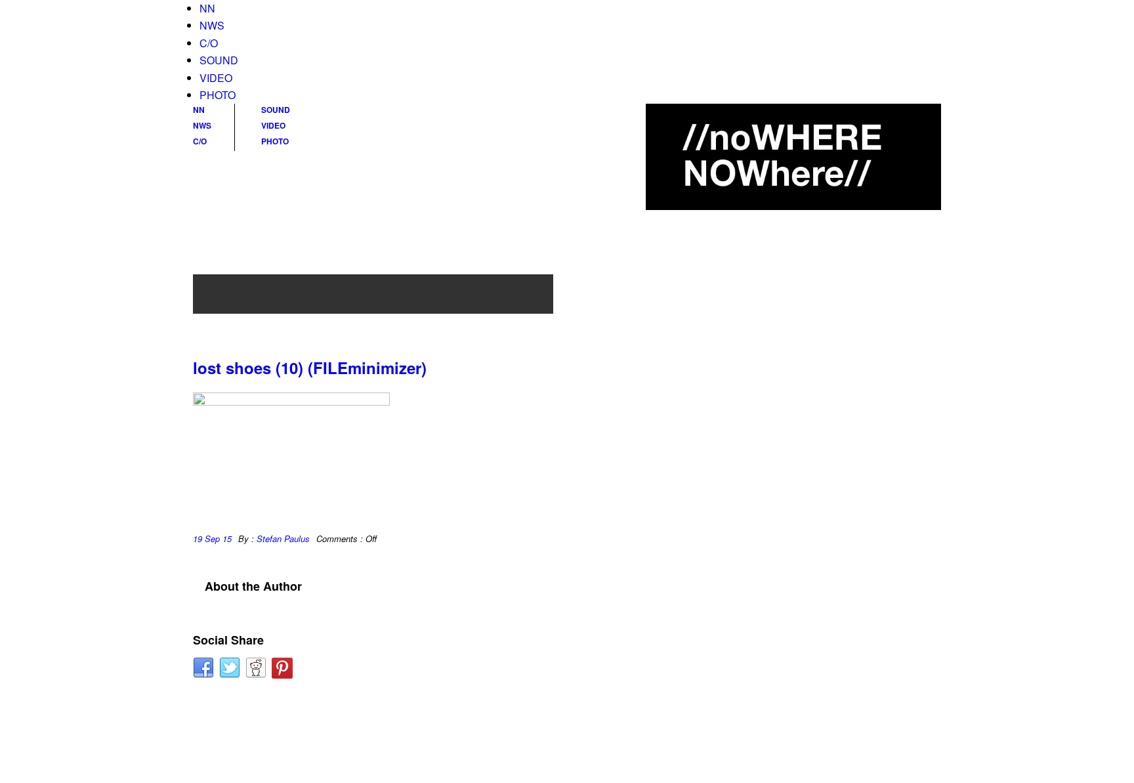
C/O (209, 43)
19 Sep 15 (212, 538)
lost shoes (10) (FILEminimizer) (310, 367)
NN (207, 8)
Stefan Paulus (283, 538)
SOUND (219, 60)
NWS (212, 25)
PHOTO (218, 94)
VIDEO (216, 77)
